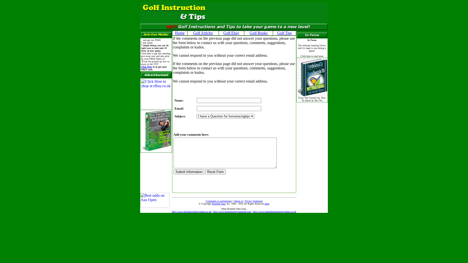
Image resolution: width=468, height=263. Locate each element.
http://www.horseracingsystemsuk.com (232, 211)
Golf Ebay (231, 33)
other (266, 203)
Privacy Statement (254, 201)
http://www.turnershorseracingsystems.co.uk (274, 211)
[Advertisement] (265, 12)
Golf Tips (284, 33)
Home (180, 33)
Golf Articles (203, 33)
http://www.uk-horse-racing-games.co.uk (191, 211)
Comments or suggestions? (219, 201)
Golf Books (259, 33)
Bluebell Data (218, 203)
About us (238, 201)
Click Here (146, 67)
